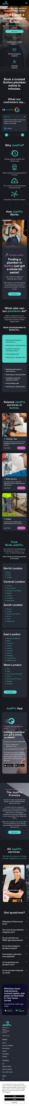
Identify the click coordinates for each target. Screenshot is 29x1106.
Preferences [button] (8, 1092)
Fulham (20, 674)
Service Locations (7, 1069)
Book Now (14, 31)
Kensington (10, 591)
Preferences (14, 1102)
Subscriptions (6, 1048)
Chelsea (18, 591)
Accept (14, 1096)
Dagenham (17, 638)
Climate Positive (6, 1066)
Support (4, 1051)
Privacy (4, 1043)
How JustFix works (7, 1072)
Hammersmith (11, 674)
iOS (3, 1079)
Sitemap (4, 1056)
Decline (14, 1099)
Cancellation (5, 1054)
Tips (3, 1064)
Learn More (7, 448)
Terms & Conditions (7, 1045)
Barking (9, 638)
